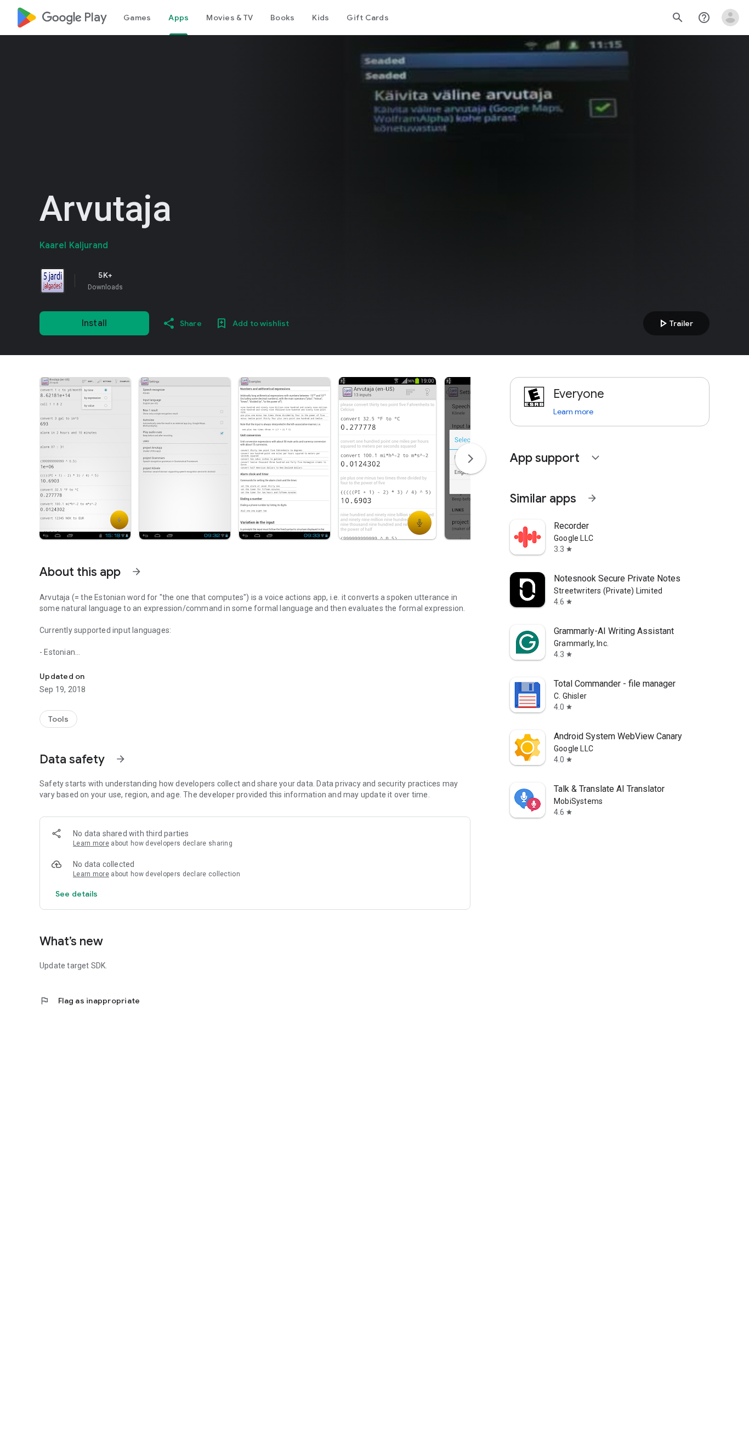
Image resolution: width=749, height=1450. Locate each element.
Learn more (91, 843)
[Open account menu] (730, 17)
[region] (193, 280)
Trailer (674, 323)
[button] (84, 458)
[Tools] (58, 719)
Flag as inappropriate (89, 1001)
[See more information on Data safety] (120, 759)
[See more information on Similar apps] (592, 498)
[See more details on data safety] (77, 894)
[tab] (137, 17)
